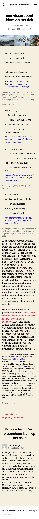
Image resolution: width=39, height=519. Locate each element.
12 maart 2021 (15, 29)
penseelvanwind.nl (19, 4)
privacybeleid (7, 514)
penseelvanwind (23, 25)
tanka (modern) (11, 403)
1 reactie (29, 29)
